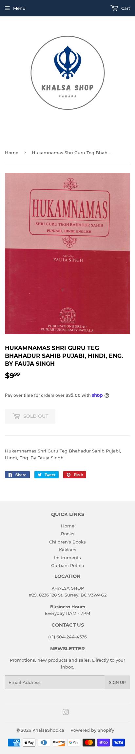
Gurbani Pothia (67, 565)
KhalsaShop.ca (48, 730)
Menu (19, 8)
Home (11, 152)
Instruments (67, 557)
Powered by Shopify (92, 730)
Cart (125, 8)
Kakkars (67, 549)
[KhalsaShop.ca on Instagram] (66, 713)
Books (67, 533)
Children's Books (67, 541)
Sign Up (117, 682)
